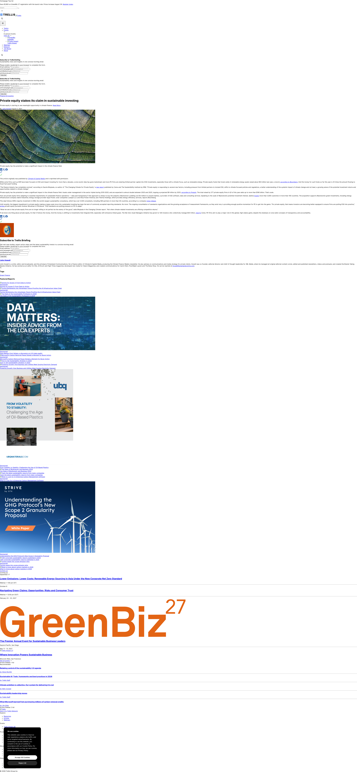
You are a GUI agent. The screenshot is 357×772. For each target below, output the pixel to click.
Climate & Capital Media (36, 179)
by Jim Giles (4, 705)
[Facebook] (6, 170)
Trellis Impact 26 (9, 727)
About (6, 50)
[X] (4, 170)
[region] (22, 747)
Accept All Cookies (22, 757)
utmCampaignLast (6, 69)
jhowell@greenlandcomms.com (183, 266)
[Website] (178, 173)
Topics (6, 28)
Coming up (4, 571)
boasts (256, 196)
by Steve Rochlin (6, 672)
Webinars (7, 45)
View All (7, 36)
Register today (68, 4)
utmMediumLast (5, 71)
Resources (7, 716)
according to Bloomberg (289, 182)
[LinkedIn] (1, 170)
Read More (56, 105)
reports (198, 213)
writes (2, 206)
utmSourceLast (5, 73)
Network (7, 47)
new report (100, 187)
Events (6, 30)
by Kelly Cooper (5, 689)
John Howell (6, 109)
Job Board (7, 49)
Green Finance (5, 275)
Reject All (22, 763)
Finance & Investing (7, 96)
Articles (6, 718)
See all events (5, 661)
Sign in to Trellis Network (9, 711)
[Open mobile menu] (3, 23)
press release (151, 201)
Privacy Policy (23, 750)
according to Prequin (188, 192)
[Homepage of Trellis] (3, 709)
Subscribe (3, 75)
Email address (5, 67)
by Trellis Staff (5, 680)
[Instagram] (3, 760)
